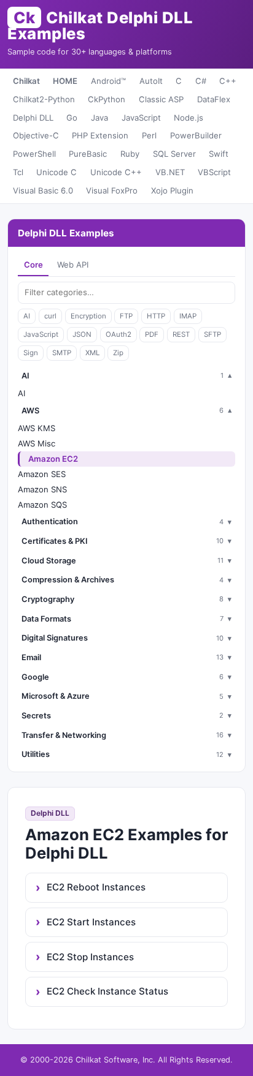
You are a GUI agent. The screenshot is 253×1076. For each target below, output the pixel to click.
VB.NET (170, 172)
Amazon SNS (42, 489)
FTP (126, 316)
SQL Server (174, 154)
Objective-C (36, 135)
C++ (227, 81)
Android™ (108, 81)
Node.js (188, 117)
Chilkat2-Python (44, 99)
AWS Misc (36, 443)
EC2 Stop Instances (90, 957)
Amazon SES (42, 474)
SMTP (61, 352)
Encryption (88, 316)
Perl (149, 135)
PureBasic (88, 154)
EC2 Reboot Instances (96, 887)
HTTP (156, 316)
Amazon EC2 (53, 459)
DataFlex (213, 99)
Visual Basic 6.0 (43, 190)
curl (50, 316)
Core (33, 264)
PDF (151, 334)
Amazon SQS (42, 505)
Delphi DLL (33, 117)
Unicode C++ (116, 172)
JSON (81, 334)
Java (99, 117)
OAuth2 (118, 334)
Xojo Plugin (172, 190)
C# (200, 81)
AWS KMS (36, 428)
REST (181, 334)
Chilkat (26, 81)
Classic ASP (161, 99)
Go (71, 117)
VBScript (214, 172)
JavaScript (141, 117)
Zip (118, 352)
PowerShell (34, 154)
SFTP (212, 334)
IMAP (188, 316)
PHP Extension (100, 135)
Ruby (129, 154)
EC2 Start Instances (91, 922)
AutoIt (151, 81)
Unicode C (56, 172)
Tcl (18, 172)
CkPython (106, 99)
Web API (72, 264)
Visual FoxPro (112, 190)
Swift (218, 154)
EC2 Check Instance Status (107, 991)
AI (26, 316)
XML (92, 352)
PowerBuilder (196, 135)
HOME (65, 81)
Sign (30, 352)
